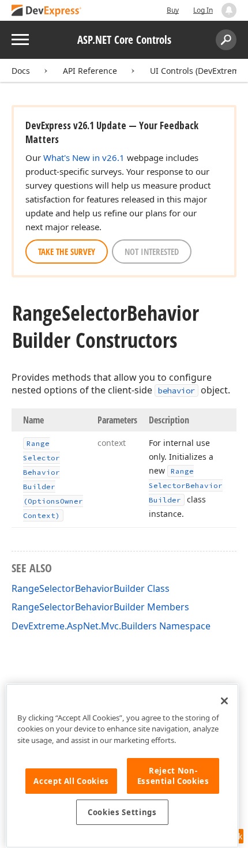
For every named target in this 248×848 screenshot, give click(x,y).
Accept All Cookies (71, 781)
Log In (203, 10)
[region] (122, 766)
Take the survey (66, 251)
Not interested (152, 251)
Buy (173, 10)
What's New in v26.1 (84, 157)
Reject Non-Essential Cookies (173, 776)
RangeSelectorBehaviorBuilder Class (91, 588)
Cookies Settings (122, 812)
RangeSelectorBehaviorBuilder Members (100, 607)
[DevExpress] (47, 11)
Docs (21, 70)
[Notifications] (228, 10)
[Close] (224, 701)
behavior (176, 390)
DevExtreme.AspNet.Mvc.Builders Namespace (111, 626)
